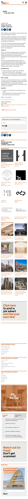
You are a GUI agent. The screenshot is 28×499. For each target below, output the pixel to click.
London (3, 23)
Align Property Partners (7, 363)
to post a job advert (11, 311)
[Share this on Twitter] (5, 29)
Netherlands (4, 378)
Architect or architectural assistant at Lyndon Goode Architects (14, 419)
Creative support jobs (8, 144)
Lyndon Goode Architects (5, 166)
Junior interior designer (21, 217)
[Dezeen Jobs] (5, 3)
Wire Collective (7, 26)
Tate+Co (4, 202)
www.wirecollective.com (7, 99)
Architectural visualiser (10, 104)
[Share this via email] (10, 29)
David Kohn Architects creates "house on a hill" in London (21, 274)
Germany (3, 375)
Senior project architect (21, 182)
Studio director (18, 200)
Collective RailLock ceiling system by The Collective (6, 238)
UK (7, 23)
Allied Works (4, 365)
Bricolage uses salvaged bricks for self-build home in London (7, 256)
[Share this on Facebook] (2, 29)
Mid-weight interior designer (6, 183)
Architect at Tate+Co (10, 423)
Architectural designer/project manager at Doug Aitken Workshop (14, 436)
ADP (17, 202)
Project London (6, 185)
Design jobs (4, 143)
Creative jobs (4, 349)
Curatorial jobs (5, 351)
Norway (3, 380)
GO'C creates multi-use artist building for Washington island (20, 238)
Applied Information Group (8, 366)
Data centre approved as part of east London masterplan (7, 274)
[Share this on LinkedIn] (7, 29)
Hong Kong (4, 377)
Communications (5, 348)
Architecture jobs (21, 104)
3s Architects (19, 184)
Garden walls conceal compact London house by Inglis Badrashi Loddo (20, 293)
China (2, 373)
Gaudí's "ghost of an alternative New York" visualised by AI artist (6, 292)
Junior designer (19, 163)
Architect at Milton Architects (12, 431)
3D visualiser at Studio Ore (12, 427)
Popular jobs (5, 416)
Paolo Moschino (20, 218)
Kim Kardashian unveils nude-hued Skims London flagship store (21, 256)
